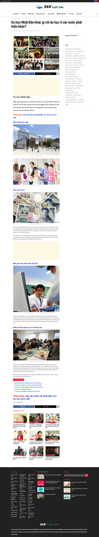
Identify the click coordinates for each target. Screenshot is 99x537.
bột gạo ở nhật (77, 48)
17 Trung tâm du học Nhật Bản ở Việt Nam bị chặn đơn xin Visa (27, 391)
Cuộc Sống (13, 491)
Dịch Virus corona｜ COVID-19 (13, 498)
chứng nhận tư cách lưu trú (71, 58)
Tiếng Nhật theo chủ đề (31, 482)
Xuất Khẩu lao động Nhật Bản (71, 99)
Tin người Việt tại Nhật (31, 487)
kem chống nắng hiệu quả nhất (72, 69)
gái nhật (75, 65)
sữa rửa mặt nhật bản (70, 85)
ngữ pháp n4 (74, 81)
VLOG (29, 511)
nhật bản (80, 81)
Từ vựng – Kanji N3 (30, 501)
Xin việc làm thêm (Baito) (31, 513)
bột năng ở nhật (69, 55)
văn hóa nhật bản (69, 95)
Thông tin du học (18, 18)
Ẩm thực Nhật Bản (14, 475)
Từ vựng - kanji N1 (76, 88)
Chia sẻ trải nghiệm (18, 30)
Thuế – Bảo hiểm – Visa (22, 517)
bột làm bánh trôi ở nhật (70, 51)
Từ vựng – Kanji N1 (30, 494)
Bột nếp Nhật (75, 55)
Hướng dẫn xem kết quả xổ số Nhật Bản (53, 475)
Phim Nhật (22, 482)
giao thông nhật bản (77, 62)
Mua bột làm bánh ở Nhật (50, 494)
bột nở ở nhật (82, 55)
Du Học (12, 18)
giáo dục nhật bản (69, 65)
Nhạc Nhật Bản (23, 478)
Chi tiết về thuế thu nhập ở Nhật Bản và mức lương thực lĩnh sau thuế (28, 387)
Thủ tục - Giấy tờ (33, 422)
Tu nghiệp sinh (31, 490)
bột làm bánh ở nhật (80, 51)
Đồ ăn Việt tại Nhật (14, 502)
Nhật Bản (22, 480)
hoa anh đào (81, 65)
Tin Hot (30, 484)
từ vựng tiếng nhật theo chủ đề (72, 92)
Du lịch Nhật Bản (14, 507)
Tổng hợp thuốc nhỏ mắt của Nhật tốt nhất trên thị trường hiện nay (28, 383)
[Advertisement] (43, 86)
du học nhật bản (19, 402)
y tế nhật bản (81, 99)
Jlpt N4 (67, 67)
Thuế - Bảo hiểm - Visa (51, 422)
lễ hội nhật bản (78, 78)
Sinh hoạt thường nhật (23, 490)
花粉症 (67, 104)
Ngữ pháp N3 (14, 516)
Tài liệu (21, 493)
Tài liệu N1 (22, 495)
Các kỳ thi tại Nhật (14, 482)
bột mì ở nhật (76, 53)
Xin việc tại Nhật (30, 517)
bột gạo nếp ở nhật (69, 48)
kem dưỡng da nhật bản (70, 74)
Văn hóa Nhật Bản (31, 508)
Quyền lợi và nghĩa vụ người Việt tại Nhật (23, 486)
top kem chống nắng (80, 85)
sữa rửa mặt (68, 83)
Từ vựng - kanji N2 (69, 90)
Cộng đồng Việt (13, 488)
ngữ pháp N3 (68, 81)
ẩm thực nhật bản (80, 101)
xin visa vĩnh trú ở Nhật (70, 97)
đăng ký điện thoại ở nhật (70, 101)
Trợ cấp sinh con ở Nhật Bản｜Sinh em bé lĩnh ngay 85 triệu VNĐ (27, 385)
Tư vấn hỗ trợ (31, 492)
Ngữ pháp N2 (14, 514)
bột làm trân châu (69, 53)
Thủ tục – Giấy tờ (23, 513)
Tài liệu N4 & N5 (23, 502)
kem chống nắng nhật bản (71, 71)
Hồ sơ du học (28, 30)
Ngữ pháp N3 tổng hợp (23, 475)
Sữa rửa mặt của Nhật (76, 83)
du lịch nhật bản (69, 62)
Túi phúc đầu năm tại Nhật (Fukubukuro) (22, 389)
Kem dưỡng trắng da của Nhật (71, 76)
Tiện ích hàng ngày (31, 478)
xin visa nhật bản (77, 95)
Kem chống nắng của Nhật (75, 67)
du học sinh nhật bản (77, 60)
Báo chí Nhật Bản (50, 439)
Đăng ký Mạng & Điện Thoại (14, 494)
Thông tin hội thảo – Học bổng (23, 510)
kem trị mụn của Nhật (70, 78)
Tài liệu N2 (22, 497)
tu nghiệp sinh (68, 88)
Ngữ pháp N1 (14, 512)
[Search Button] (86, 475)
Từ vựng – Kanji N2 (30, 498)
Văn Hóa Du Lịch (31, 505)
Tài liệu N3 (22, 499)
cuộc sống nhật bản (82, 58)
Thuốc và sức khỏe (18, 422)
